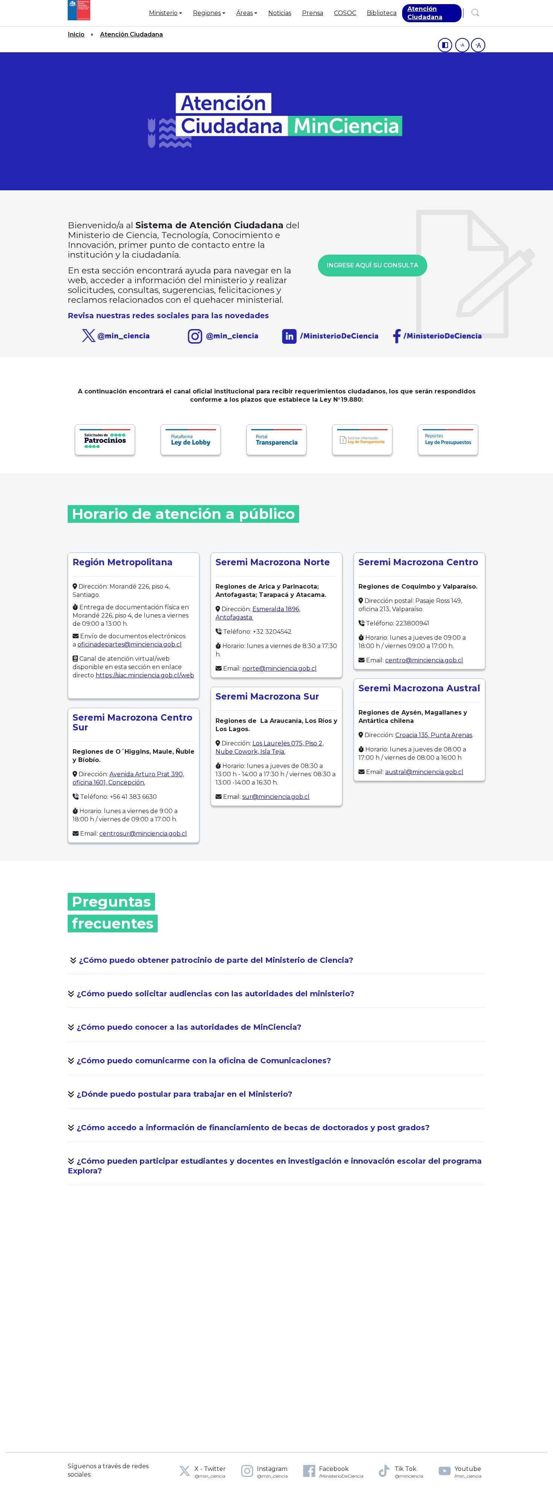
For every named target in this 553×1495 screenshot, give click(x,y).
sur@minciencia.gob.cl (276, 796)
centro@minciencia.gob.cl (424, 660)
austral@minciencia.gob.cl (424, 772)
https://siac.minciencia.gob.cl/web (145, 675)
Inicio (76, 34)
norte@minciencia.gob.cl (279, 668)
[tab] (276, 961)
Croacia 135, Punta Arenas (433, 735)
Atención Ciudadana (131, 34)
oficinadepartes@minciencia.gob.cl (129, 644)
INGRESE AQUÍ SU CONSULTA (372, 265)
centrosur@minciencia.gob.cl (143, 833)
